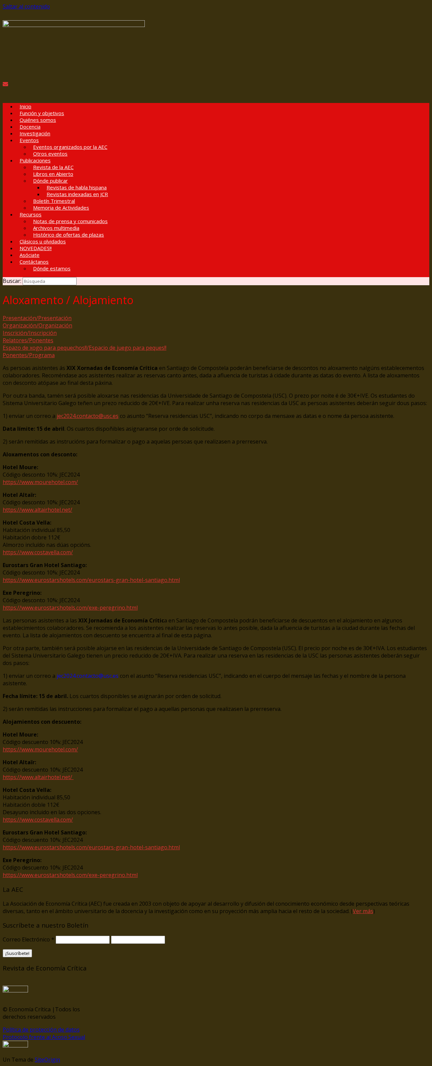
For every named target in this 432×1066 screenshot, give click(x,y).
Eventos (29, 140)
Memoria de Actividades (61, 207)
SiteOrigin (47, 1059)
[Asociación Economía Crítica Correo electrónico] (5, 83)
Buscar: (12, 281)
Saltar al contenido (26, 6)
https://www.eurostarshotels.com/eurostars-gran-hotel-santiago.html (91, 580)
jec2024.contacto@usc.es (87, 416)
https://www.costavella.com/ (38, 552)
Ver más (363, 911)
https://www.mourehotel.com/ (40, 482)
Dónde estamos (52, 268)
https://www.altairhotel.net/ (37, 509)
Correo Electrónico (28, 939)
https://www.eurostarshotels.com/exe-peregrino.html (70, 607)
